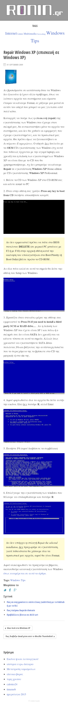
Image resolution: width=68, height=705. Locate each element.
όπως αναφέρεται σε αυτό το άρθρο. (24, 573)
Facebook (11, 590)
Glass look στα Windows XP (18, 628)
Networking (41, 34)
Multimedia (30, 33)
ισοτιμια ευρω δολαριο (20, 664)
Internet (11, 33)
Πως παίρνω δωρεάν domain (21, 610)
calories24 (12, 684)
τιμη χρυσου (14, 679)
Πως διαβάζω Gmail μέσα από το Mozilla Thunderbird (29, 636)
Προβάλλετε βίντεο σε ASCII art (22, 614)
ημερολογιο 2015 (16, 694)
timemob (11, 689)
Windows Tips (17, 580)
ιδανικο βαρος (15, 674)
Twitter (5, 590)
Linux (20, 33)
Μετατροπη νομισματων (21, 669)
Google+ (16, 590)
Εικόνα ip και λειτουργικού (22, 659)
